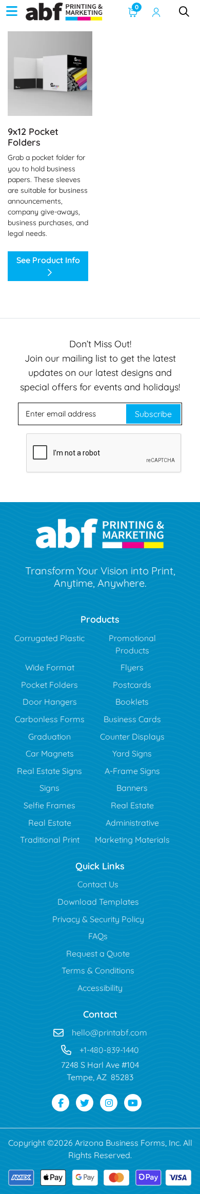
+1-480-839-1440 (109, 1050)
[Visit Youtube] (133, 1102)
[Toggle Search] (184, 11)
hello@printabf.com (109, 1032)
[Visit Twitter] (84, 1102)
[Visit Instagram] (108, 1102)
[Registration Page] (156, 11)
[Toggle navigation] (12, 11)
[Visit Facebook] (60, 1102)
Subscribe (153, 414)
